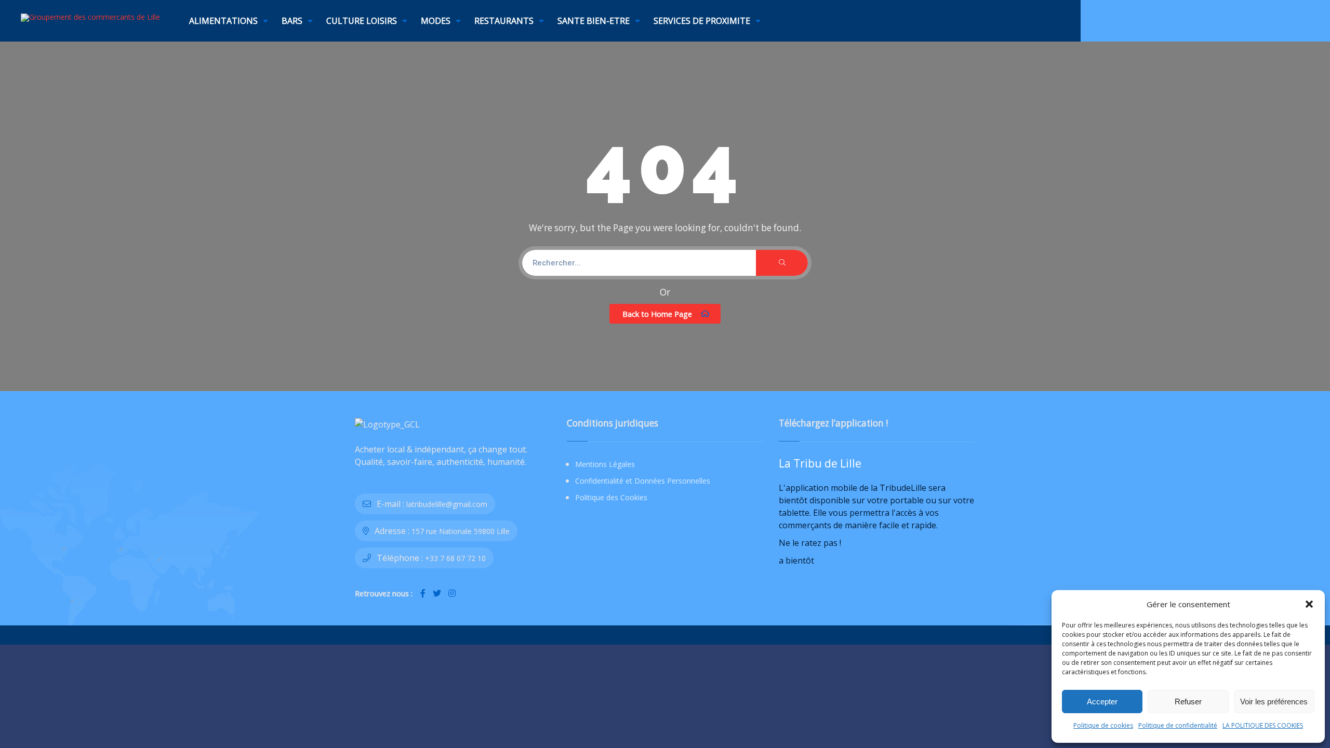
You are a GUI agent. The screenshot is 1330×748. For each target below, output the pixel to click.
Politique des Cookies (611, 497)
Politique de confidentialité (1177, 725)
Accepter (1102, 701)
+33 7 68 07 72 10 (455, 558)
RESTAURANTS (504, 20)
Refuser (1188, 701)
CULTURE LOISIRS (361, 20)
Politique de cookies (1103, 725)
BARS (292, 20)
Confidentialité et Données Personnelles (642, 481)
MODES (435, 20)
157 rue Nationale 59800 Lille (460, 531)
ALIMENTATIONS (223, 20)
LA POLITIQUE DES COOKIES (1262, 725)
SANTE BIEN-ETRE (593, 20)
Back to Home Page (657, 314)
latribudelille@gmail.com (446, 504)
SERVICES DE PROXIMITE (702, 20)
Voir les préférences (1274, 701)
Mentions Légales (605, 464)
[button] (1309, 604)
